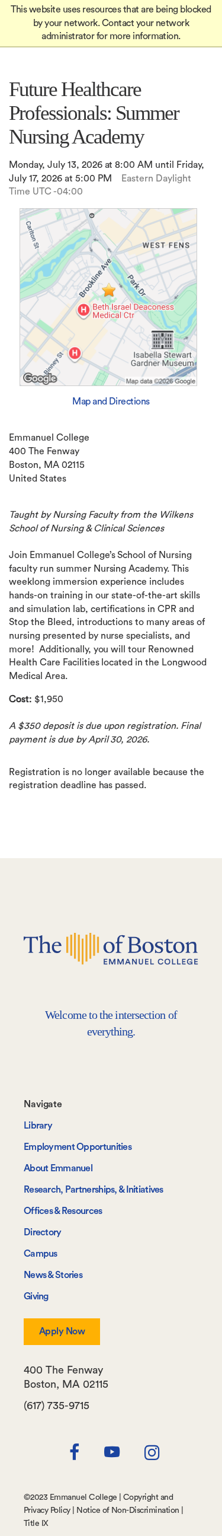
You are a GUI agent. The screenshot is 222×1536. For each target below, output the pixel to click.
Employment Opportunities (77, 1147)
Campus (40, 1253)
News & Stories (53, 1275)
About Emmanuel (58, 1168)
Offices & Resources (63, 1211)
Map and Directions (111, 401)
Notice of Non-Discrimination (127, 1510)
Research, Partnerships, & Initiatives (93, 1189)
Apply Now (62, 1331)
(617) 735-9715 (56, 1405)
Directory (43, 1232)
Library (38, 1125)
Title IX (36, 1523)
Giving (36, 1296)
